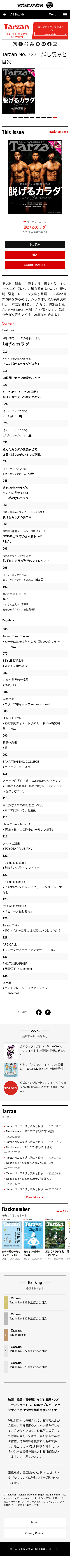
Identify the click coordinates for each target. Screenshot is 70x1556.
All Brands (17, 14)
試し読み (35, 244)
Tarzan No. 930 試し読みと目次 (33, 1141)
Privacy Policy (34, 1533)
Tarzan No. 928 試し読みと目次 (33, 1173)
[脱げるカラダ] (35, 177)
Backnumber (57, 131)
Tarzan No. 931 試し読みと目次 (33, 1126)
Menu (52, 14)
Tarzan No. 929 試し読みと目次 (33, 1157)
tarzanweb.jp (50, 34)
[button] (15, 117)
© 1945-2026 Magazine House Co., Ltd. (35, 1549)
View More (33, 1197)
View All (61, 1211)
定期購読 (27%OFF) (35, 265)
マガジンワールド (35, 5)
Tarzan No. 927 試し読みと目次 (33, 1189)
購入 (35, 254)
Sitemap (34, 1522)
